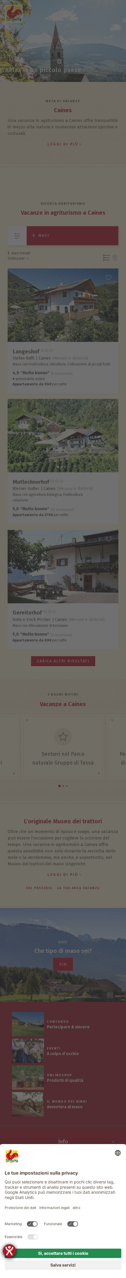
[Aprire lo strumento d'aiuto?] (9, 1250)
